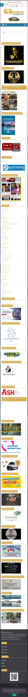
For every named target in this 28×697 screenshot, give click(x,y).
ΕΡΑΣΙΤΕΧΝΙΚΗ (4, 238)
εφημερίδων (14, 201)
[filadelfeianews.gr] (3, 24)
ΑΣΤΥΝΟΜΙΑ (4, 219)
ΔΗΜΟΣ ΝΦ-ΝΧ (4, 226)
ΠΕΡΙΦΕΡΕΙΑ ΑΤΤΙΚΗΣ (5, 271)
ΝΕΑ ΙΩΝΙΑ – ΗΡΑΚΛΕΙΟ (6, 256)
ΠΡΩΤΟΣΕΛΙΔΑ (4, 283)
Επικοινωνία (4, 646)
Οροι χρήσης (4, 649)
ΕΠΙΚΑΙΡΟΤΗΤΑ (4, 236)
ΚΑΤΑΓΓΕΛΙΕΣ (4, 243)
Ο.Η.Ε (2, 262)
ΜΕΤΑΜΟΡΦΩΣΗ (5, 247)
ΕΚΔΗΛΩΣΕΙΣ (4, 230)
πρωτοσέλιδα (9, 201)
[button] (1, 5)
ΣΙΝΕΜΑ (3, 288)
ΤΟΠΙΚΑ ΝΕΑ (4, 294)
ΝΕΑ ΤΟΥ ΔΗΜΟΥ (5, 258)
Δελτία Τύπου (4, 652)
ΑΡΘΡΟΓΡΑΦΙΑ (4, 217)
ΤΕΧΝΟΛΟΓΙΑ (4, 290)
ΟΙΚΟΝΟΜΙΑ (4, 264)
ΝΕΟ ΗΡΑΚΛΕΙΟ (4, 260)
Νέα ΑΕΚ (3, 665)
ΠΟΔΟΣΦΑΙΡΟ (4, 275)
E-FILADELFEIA (4, 211)
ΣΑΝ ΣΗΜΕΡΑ (4, 285)
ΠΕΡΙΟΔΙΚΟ (3, 268)
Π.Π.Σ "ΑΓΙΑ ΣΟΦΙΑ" (5, 266)
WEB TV (3, 213)
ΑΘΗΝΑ (3, 215)
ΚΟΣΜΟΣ (3, 245)
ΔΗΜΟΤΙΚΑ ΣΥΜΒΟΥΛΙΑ (6, 228)
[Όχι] (26, 692)
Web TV (3, 663)
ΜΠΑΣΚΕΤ (3, 249)
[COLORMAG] (7, 632)
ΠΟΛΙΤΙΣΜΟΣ (4, 279)
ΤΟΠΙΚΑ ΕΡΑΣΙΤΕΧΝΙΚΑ (6, 292)
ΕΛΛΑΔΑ (3, 234)
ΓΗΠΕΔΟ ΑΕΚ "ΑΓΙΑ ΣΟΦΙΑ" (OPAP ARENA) (10, 224)
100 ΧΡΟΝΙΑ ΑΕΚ (5, 209)
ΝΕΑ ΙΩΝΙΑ (3, 253)
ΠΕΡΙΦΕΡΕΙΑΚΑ (4, 273)
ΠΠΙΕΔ (2, 281)
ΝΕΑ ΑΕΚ (3, 251)
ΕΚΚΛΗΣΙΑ (3, 232)
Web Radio (3, 660)
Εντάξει (14, 695)
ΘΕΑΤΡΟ (3, 241)
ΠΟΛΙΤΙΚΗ (3, 277)
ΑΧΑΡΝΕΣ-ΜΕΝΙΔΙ (5, 221)
